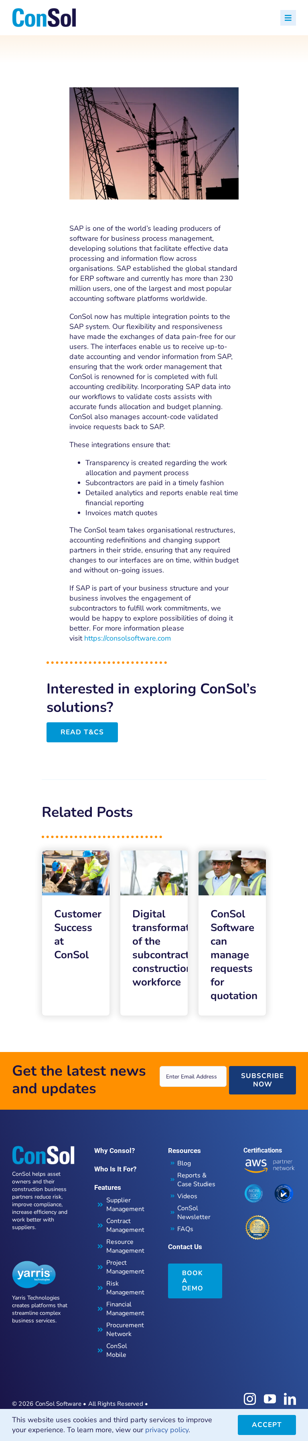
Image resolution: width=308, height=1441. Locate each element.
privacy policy (166, 1430)
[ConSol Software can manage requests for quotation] (232, 855)
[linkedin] (290, 1399)
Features (107, 1187)
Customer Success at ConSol (77, 934)
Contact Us (185, 1247)
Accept (267, 1424)
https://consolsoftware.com (127, 638)
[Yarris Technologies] (34, 1264)
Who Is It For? (115, 1169)
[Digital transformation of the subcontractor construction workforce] (154, 855)
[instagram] (250, 1399)
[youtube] (270, 1399)
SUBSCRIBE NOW (262, 1079)
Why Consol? (114, 1151)
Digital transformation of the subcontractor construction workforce (168, 948)
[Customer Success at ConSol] (75, 855)
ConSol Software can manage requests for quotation (234, 955)
